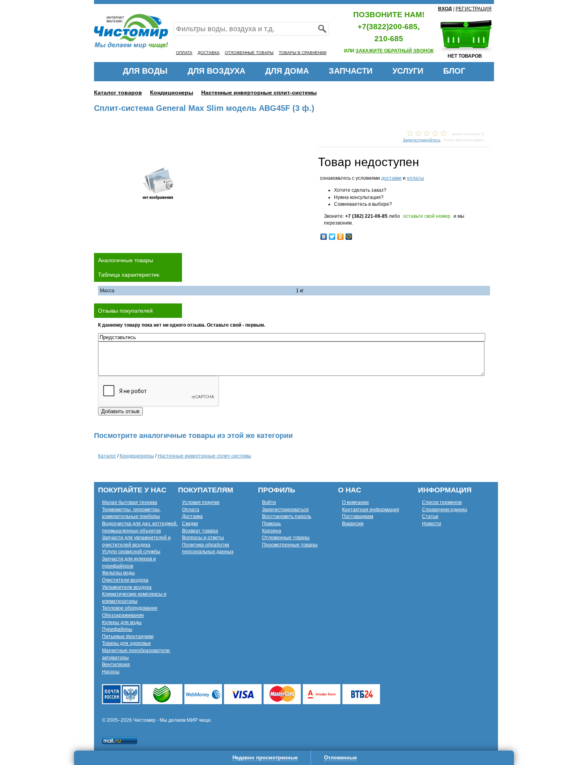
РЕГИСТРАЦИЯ (474, 9)
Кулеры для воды (122, 622)
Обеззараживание (123, 615)
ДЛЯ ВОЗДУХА (216, 70)
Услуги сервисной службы (131, 551)
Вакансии (353, 523)
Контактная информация (370, 509)
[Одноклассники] (340, 236)
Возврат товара (200, 531)
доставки (391, 178)
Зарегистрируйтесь (421, 140)
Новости (431, 523)
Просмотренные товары (290, 545)
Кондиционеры (171, 92)
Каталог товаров (118, 92)
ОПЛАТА (184, 52)
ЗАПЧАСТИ (350, 70)
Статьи (430, 516)
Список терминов (442, 502)
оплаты (415, 178)
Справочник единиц (444, 509)
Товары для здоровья (126, 643)
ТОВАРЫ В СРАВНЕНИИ (302, 52)
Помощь (271, 523)
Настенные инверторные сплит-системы (259, 92)
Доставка (192, 516)
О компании (355, 502)
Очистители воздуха (125, 580)
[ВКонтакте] (324, 236)
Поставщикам (357, 516)
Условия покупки (201, 502)
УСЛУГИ (407, 70)
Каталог (107, 456)
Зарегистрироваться (285, 509)
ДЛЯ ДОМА (287, 70)
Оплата (190, 509)
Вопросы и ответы (203, 537)
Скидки (190, 523)
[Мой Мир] (349, 236)
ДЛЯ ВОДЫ (145, 70)
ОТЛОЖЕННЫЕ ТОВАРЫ (249, 52)
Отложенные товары (286, 537)
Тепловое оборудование (130, 608)
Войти (269, 502)
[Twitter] (332, 236)
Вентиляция (116, 664)
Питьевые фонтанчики (128, 636)
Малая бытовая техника (129, 502)
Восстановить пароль (286, 516)
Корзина (271, 531)
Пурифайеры (117, 629)
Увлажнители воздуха (127, 587)
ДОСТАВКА (209, 52)
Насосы (111, 672)
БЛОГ (454, 70)
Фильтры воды (118, 573)
